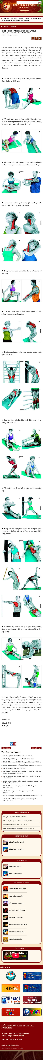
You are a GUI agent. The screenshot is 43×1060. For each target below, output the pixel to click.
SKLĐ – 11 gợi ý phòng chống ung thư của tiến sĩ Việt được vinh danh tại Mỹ (22, 782)
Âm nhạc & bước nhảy (17, 910)
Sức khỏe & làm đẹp (16, 903)
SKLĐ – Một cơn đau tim (14, 768)
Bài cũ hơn (6, 748)
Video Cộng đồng (15, 874)
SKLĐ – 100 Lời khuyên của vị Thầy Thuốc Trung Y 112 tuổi (20, 799)
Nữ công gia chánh (16, 917)
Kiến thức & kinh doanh (18, 925)
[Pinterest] (14, 743)
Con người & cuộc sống (17, 889)
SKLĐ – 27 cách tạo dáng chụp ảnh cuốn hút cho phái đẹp (19, 786)
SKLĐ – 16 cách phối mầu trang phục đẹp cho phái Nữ (18, 791)
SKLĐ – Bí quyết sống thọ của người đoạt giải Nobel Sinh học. (22, 777)
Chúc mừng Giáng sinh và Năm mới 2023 (18, 820)
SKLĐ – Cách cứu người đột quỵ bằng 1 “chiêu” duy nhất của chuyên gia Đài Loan (22, 772)
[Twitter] (11, 743)
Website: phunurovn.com (13, 1035)
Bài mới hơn (36, 748)
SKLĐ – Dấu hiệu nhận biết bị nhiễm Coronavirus (22, 765)
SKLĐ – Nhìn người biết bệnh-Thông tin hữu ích (21, 762)
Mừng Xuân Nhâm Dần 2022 (15, 824)
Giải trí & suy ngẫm (16, 896)
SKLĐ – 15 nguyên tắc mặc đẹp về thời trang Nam (22, 795)
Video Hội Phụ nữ (15, 866)
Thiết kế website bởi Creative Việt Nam (12, 1048)
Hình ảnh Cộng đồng (16, 849)
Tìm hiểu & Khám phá (16, 932)
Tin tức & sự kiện (15, 939)
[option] (21, 817)
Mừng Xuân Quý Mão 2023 (14, 817)
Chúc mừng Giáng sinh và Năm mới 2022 (18, 828)
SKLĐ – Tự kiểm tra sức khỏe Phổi (17, 756)
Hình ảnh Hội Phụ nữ (16, 842)
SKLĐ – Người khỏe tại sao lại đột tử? (18, 759)
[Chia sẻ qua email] (9, 744)
